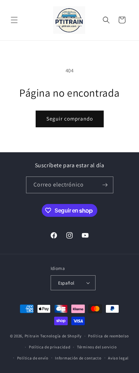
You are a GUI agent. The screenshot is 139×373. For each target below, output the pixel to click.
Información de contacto (78, 358)
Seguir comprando (69, 118)
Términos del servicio (97, 346)
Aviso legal (118, 358)
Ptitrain (32, 335)
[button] (14, 20)
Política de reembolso (108, 335)
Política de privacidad (49, 346)
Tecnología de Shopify (61, 335)
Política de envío (32, 358)
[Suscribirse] (105, 185)
